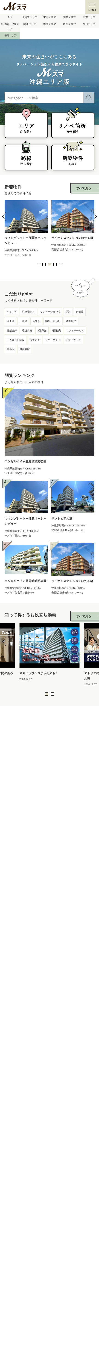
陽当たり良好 (53, 321)
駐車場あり (28, 311)
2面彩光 (42, 330)
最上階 (10, 321)
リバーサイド (52, 340)
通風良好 (71, 321)
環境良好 (27, 330)
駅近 (68, 311)
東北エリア (49, 17)
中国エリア (49, 24)
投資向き (35, 340)
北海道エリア (29, 17)
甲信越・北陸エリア (10, 26)
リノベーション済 (50, 311)
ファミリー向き (75, 330)
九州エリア (89, 24)
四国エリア (69, 24)
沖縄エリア (10, 35)
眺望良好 (12, 330)
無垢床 (10, 349)
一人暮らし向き (15, 340)
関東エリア (69, 17)
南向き (36, 321)
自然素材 (25, 349)
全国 (9, 17)
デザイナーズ (73, 340)
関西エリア (29, 24)
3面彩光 (56, 330)
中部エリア (89, 17)
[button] (4, 216)
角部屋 (80, 311)
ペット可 (12, 311)
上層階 (23, 321)
